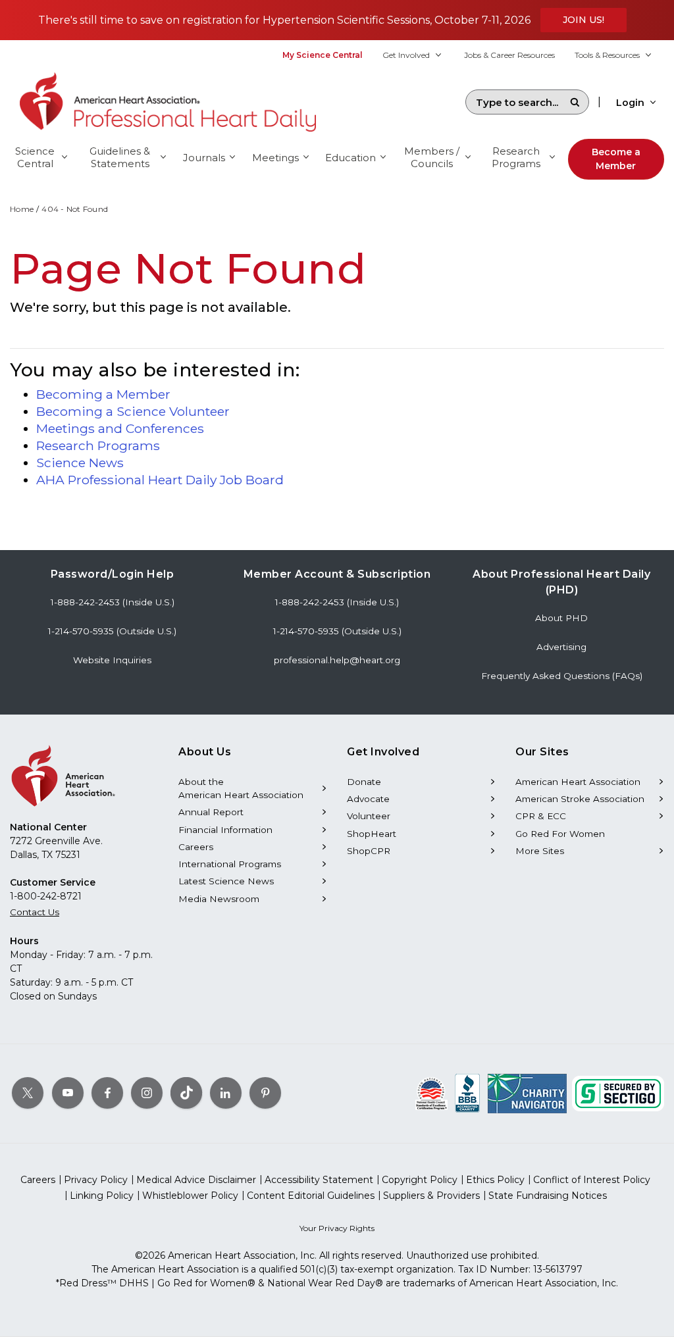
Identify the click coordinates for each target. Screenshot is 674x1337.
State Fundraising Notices (547, 1195)
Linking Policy (102, 1195)
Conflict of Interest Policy (591, 1180)
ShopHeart (371, 833)
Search (574, 102)
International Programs (229, 864)
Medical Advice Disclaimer (196, 1180)
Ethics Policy (495, 1180)
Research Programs (98, 445)
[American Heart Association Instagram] (147, 1093)
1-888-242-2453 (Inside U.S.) (112, 602)
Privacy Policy (96, 1180)
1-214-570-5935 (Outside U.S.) (112, 631)
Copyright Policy (419, 1180)
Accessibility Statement (319, 1180)
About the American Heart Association (240, 788)
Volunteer (368, 816)
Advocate (368, 799)
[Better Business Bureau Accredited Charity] (467, 1093)
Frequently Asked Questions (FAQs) (561, 675)
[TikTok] (186, 1093)
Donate (364, 781)
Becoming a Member (103, 394)
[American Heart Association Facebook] (107, 1093)
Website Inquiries (112, 660)
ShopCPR (368, 850)
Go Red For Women (560, 833)
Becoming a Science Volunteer (133, 411)
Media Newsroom (218, 899)
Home (22, 209)
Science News (80, 462)
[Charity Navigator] (527, 1093)
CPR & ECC (540, 816)
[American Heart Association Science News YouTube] (68, 1093)
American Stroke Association (579, 799)
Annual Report (211, 812)
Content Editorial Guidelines (311, 1195)
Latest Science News (226, 881)
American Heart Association (577, 781)
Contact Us (34, 912)
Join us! (583, 20)
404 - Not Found (74, 209)
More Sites (539, 850)
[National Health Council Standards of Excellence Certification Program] (431, 1093)
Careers (195, 847)
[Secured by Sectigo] (618, 1093)
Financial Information (225, 829)
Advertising (561, 647)
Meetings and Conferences (120, 428)
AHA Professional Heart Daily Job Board (160, 480)
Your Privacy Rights (337, 1228)
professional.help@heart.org (337, 660)
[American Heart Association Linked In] (226, 1093)
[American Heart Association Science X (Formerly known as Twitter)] (27, 1093)
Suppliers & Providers (431, 1195)
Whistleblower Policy (190, 1195)
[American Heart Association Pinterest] (265, 1093)
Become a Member (616, 159)
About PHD (561, 618)
